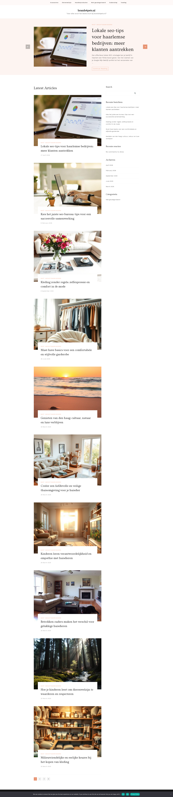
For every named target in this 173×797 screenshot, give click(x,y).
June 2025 (109, 181)
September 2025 (111, 176)
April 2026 (109, 165)
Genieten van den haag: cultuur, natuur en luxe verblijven (122, 137)
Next (48, 778)
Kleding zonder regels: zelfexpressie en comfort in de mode (119, 123)
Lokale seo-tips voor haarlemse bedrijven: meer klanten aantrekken (122, 108)
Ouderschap (113, 2)
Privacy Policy (135, 794)
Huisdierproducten (81, 2)
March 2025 (110, 186)
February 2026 (111, 170)
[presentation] (145, 47)
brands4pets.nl (86, 10)
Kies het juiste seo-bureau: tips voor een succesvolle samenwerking (120, 116)
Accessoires (54, 2)
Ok (123, 794)
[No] (171, 794)
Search (109, 87)
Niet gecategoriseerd (98, 2)
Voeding (123, 2)
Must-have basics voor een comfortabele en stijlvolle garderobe (121, 130)
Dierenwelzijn (66, 2)
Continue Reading (100, 69)
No (127, 794)
